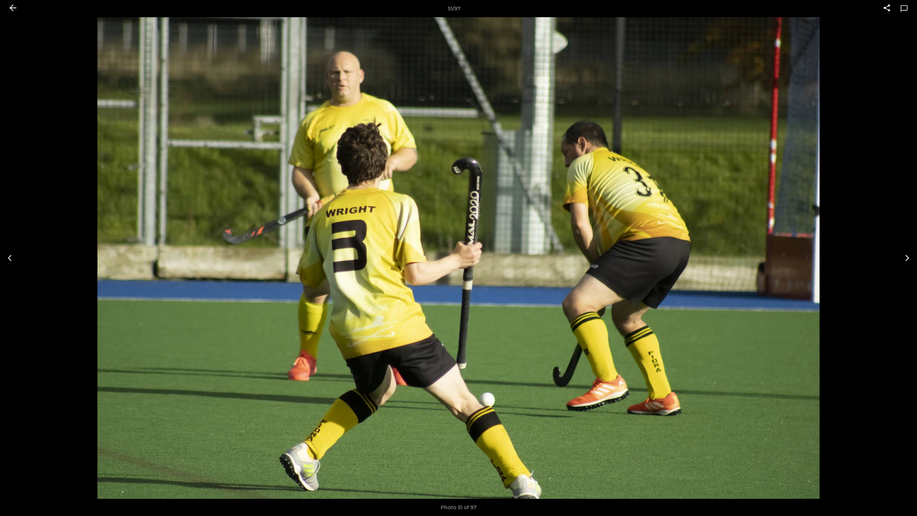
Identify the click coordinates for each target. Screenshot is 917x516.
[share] (887, 9)
